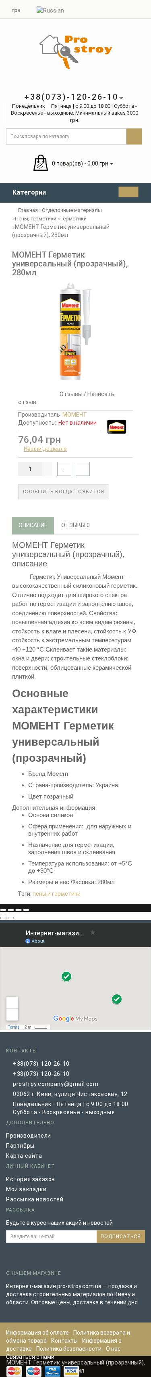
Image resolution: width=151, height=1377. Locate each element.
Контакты (64, 1340)
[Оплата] (121, 8)
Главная (27, 210)
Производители (28, 1135)
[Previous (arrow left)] (3, 918)
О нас (113, 1349)
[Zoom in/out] (26, 910)
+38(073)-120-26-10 (41, 1064)
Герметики (73, 219)
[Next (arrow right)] (11, 918)
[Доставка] (102, 8)
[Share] (11, 910)
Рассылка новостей (34, 1199)
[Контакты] (131, 8)
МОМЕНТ (74, 414)
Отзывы (69, 394)
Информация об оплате (37, 1332)
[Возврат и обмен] (141, 8)
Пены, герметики (35, 219)
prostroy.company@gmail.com (56, 1084)
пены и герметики (57, 894)
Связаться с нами (30, 1357)
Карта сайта (24, 1156)
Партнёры (20, 1145)
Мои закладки (26, 1189)
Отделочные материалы (72, 210)
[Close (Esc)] (3, 910)
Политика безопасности (68, 1349)
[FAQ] (112, 8)
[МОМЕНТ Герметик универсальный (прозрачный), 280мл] (75, 331)
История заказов (30, 1179)
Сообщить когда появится (63, 492)
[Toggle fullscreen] (18, 910)
